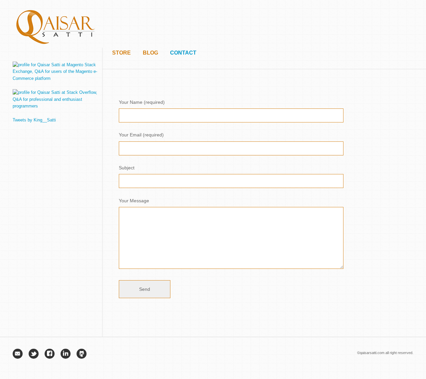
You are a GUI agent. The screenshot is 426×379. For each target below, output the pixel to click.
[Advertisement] (292, 23)
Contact (183, 53)
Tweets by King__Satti (34, 119)
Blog (150, 53)
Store (121, 53)
